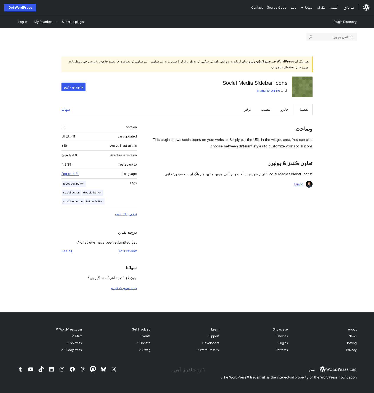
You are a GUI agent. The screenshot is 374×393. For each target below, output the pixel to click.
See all (66, 251)
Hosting (351, 343)
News (353, 336)
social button (71, 192)
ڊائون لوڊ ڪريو (73, 87)
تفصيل (303, 109)
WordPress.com (69, 329)
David (298, 184)
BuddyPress (71, 350)
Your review (127, 251)
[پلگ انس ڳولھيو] (310, 37)
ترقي (247, 109)
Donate (143, 343)
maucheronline (268, 90)
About (352, 329)
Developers (210, 343)
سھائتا (65, 109)
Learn (215, 329)
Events (145, 336)
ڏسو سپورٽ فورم (124, 288)
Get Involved (141, 329)
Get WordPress (20, 7)
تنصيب (266, 109)
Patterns (282, 350)
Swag (144, 350)
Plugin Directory (345, 22)
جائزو (285, 109)
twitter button (94, 201)
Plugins (283, 343)
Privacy (351, 350)
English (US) (70, 174)
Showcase (280, 329)
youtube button (73, 201)
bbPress (74, 343)
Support (213, 336)
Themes (282, 336)
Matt (77, 336)
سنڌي (311, 370)
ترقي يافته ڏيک (126, 214)
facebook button (73, 183)
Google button (92, 192)
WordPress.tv (207, 350)
